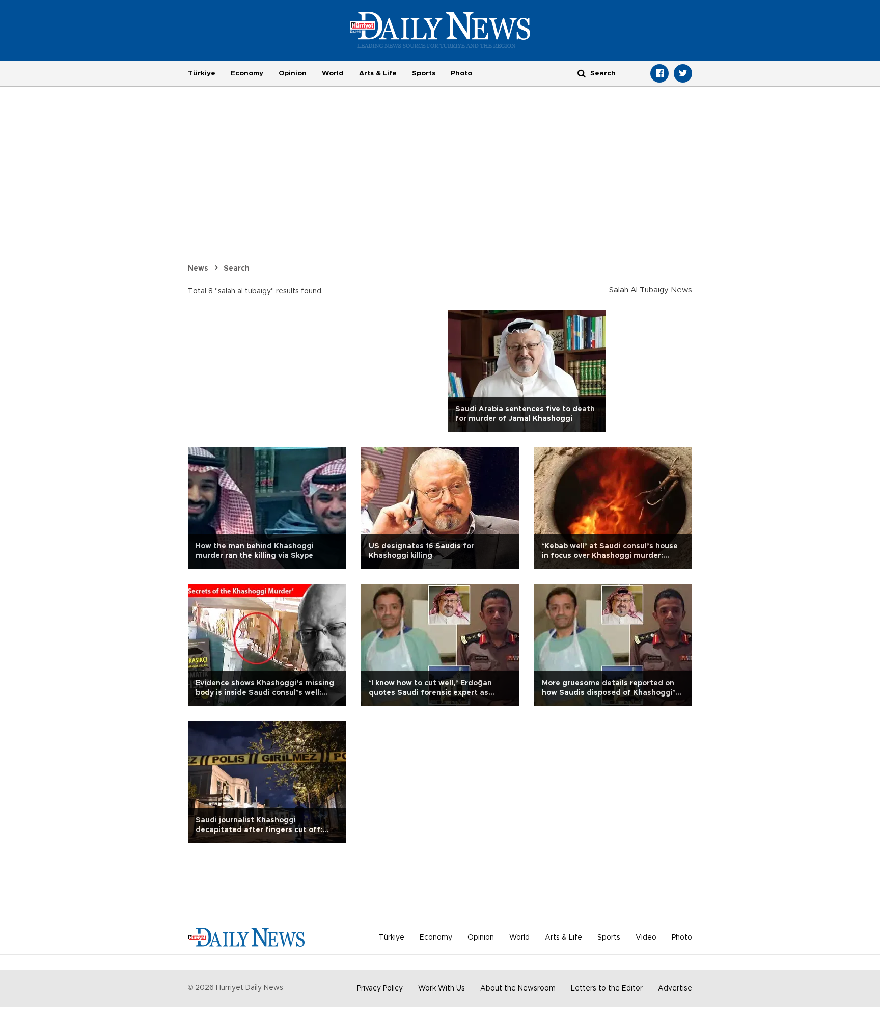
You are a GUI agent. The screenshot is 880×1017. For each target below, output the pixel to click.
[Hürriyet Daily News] (440, 29)
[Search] (582, 73)
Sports (423, 73)
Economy (247, 73)
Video (646, 937)
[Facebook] (659, 73)
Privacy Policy (380, 988)
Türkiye (201, 73)
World (333, 73)
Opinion (293, 73)
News (198, 268)
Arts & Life (378, 73)
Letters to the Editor (607, 988)
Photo (461, 73)
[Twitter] (683, 73)
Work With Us (441, 988)
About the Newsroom (518, 988)
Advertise (675, 988)
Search (237, 268)
